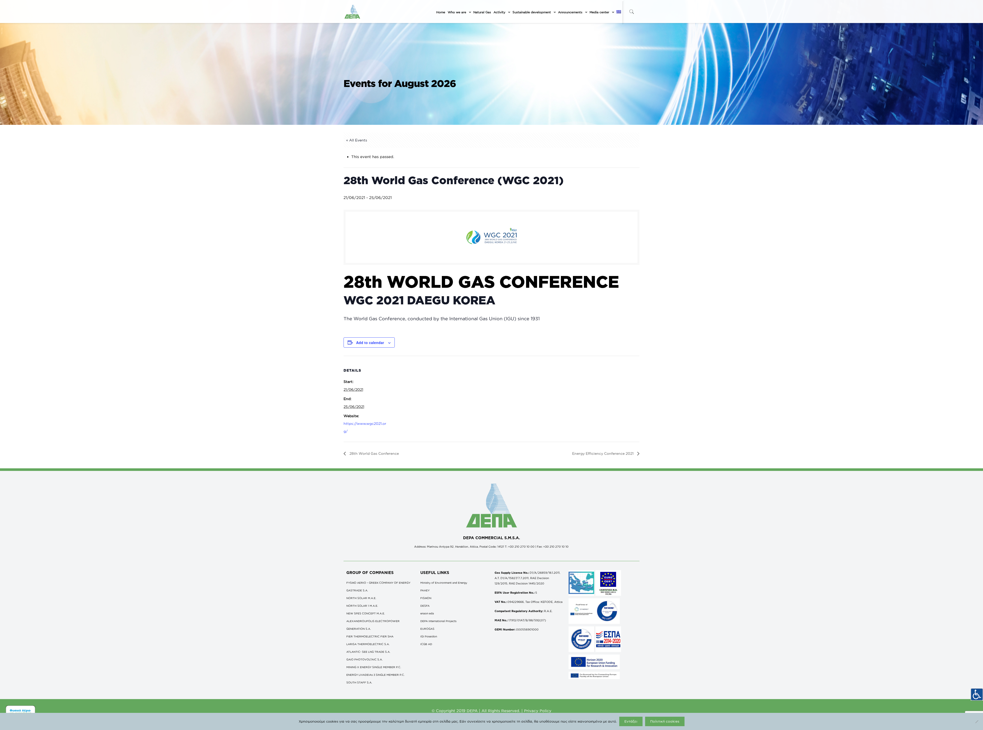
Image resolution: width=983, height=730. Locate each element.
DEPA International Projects (438, 621)
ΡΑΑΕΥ (425, 590)
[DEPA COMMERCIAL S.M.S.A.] (352, 11)
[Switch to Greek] (618, 12)
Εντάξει (630, 721)
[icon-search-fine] (631, 12)
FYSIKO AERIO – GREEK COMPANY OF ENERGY (378, 582)
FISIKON (425, 598)
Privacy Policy (537, 711)
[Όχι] (976, 721)
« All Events (356, 140)
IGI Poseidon (428, 636)
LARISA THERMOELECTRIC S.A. (368, 644)
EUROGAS (427, 628)
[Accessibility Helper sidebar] (977, 694)
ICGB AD (426, 644)
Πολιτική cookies (664, 721)
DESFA (425, 605)
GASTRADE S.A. (357, 590)
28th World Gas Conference (373, 453)
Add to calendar (370, 342)
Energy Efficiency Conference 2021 (603, 453)
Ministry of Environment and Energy (443, 582)
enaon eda (427, 613)
